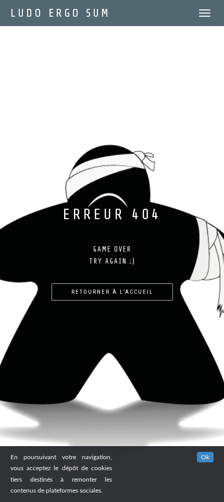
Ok (205, 457)
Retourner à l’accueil (112, 292)
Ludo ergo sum (60, 13)
